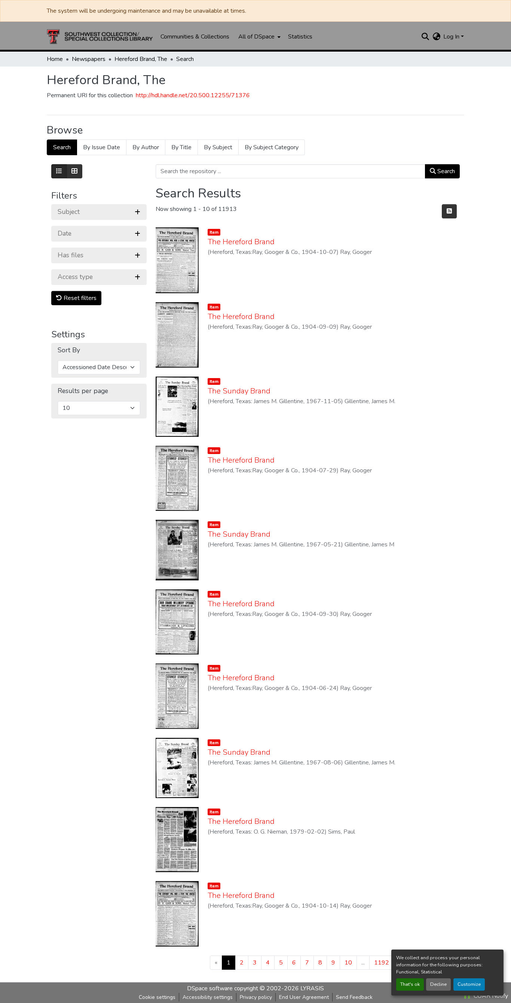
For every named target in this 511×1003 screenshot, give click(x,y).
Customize (469, 984)
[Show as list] (59, 171)
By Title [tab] (181, 147)
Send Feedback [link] (354, 997)
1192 (381, 962)
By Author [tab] (145, 147)
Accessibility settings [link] (208, 997)
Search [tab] (62, 147)
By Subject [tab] (218, 147)
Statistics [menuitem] (300, 37)
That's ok (410, 984)
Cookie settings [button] (157, 997)
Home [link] (55, 59)
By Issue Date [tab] (101, 147)
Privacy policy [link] (256, 997)
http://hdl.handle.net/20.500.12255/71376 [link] (193, 95)
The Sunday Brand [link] (239, 391)
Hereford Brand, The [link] (140, 59)
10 (348, 962)
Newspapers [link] (88, 59)
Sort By (69, 350)
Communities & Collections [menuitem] (194, 37)
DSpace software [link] (210, 988)
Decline (438, 984)
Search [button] (445, 171)
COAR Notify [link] (490, 996)
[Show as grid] (74, 171)
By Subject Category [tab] (272, 147)
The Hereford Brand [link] (241, 242)
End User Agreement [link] (304, 997)
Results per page (83, 391)
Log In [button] (452, 37)
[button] (100, 36)
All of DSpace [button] (256, 37)
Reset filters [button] (79, 298)
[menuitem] (259, 37)
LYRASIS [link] (312, 988)
